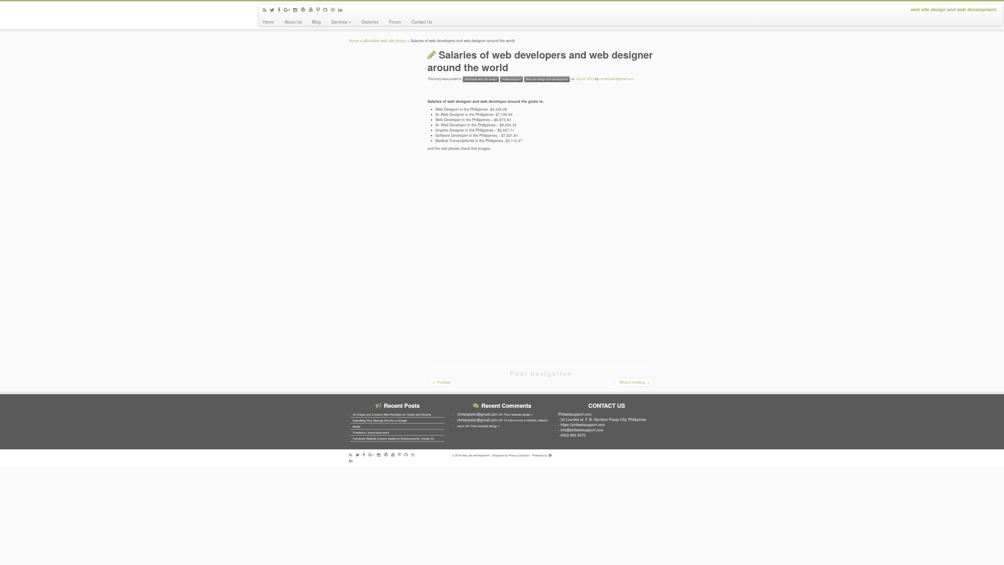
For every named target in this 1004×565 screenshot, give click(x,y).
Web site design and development (547, 79)
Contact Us (422, 21)
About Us (293, 21)
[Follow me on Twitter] (274, 9)
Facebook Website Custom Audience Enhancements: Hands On (393, 438)
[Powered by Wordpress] (550, 454)
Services (340, 21)
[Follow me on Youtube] (312, 8)
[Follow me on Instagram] (297, 9)
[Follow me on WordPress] (305, 9)
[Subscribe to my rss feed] (266, 9)
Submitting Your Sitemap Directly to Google (380, 420)
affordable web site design (384, 40)
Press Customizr (519, 455)
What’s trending (634, 382)
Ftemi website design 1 (518, 414)
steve (460, 426)
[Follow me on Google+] (288, 9)
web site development (475, 455)
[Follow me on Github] (327, 9)
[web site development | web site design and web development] (116, 12)
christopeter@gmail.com (616, 78)
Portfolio (442, 382)
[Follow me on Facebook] (281, 9)
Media (356, 426)
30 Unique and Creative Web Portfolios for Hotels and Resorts (392, 414)
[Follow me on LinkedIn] (342, 9)
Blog (316, 21)
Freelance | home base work (371, 432)
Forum (395, 21)
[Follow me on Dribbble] (334, 9)
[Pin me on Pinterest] (319, 9)
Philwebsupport (511, 79)
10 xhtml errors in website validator (526, 420)
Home (268, 21)
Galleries (370, 21)
